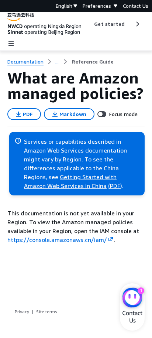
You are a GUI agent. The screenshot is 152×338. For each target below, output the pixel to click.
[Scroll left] (88, 24)
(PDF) (115, 186)
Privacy (22, 311)
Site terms (46, 311)
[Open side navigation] (11, 43)
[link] (93, 61)
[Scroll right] (137, 24)
